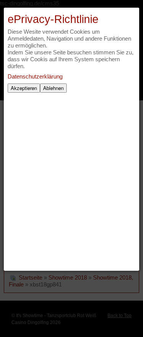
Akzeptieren (24, 88)
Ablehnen (53, 88)
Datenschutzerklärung (35, 76)
